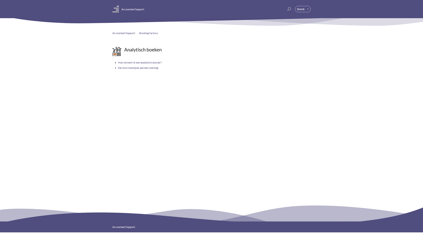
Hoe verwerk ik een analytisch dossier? (140, 62)
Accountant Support (123, 33)
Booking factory (148, 33)
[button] (288, 9)
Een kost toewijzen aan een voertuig (138, 67)
